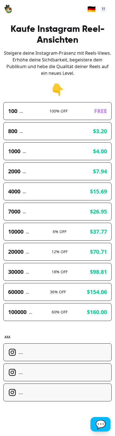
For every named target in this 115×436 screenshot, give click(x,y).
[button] (91, 9)
